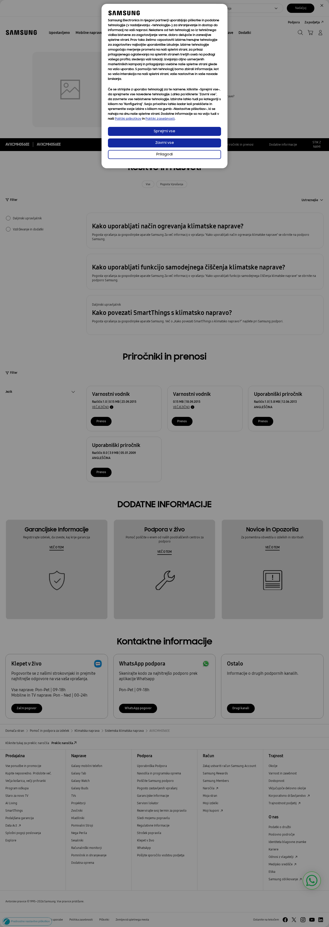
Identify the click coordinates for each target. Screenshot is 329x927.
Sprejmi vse (164, 131)
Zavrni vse (164, 143)
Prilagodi (164, 154)
